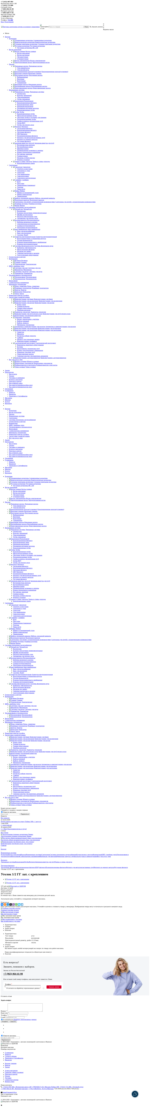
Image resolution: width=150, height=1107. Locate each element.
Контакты (8, 403)
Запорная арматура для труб (45, 862)
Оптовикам (9, 389)
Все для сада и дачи (16, 359)
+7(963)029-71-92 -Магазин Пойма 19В (45, 1087)
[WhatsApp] (16, 904)
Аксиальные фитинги (8, 867)
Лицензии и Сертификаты (18, 396)
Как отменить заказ (15, 383)
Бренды (7, 1065)
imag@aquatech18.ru (10, 1092)
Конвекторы (13, 259)
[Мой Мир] (8, 904)
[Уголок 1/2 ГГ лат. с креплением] (17, 879)
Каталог (8, 37)
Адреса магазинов (11, 1070)
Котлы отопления (15, 49)
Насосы (11, 64)
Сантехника (13, 165)
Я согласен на (20, 1019)
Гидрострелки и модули (17, 257)
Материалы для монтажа (17, 284)
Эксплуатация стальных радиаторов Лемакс (16, 836)
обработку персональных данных (25, 1019)
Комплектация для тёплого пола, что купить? (16, 843)
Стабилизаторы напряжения (19, 282)
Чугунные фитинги (121, 867)
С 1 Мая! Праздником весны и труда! (14, 829)
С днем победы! (6, 825)
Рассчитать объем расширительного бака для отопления (20, 840)
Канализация (19, 862)
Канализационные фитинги (25, 867)
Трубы (26, 862)
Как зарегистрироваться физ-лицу (21, 385)
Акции (7, 370)
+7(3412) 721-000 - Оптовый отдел (71, 1087)
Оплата (11, 376)
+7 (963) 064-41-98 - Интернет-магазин (14, 1089)
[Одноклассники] (5, 904)
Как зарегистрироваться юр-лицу (20, 387)
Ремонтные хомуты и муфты (19, 295)
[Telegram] (22, 904)
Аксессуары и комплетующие (19, 297)
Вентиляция (13, 281)
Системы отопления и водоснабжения (22, 207)
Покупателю (9, 372)
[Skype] (19, 904)
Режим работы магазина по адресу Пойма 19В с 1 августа (21, 821)
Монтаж (8, 400)
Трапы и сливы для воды (63, 862)
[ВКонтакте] (2, 904)
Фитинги (32, 862)
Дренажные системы (8, 862)
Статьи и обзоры (11, 1056)
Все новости (5, 818)
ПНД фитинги (40, 867)
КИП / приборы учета (16, 266)
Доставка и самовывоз (17, 378)
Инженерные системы (16, 90)
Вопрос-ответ (9, 1081)
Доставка (8, 1078)
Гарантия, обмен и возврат (14, 1072)
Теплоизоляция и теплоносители (20, 275)
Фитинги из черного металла (104, 867)
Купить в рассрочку (16, 379)
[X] (10, 904)
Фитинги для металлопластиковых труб (80, 867)
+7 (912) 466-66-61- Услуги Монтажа (41, 1089)
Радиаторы (13, 38)
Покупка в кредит (15, 381)
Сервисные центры (11, 1080)
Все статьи (4, 832)
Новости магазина (9, 812)
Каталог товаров (10, 1063)
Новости (12, 392)
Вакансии (12, 394)
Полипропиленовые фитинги (56, 867)
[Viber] (13, 904)
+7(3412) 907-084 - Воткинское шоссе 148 (17, 1087)
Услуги (7, 401)
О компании (9, 390)
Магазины (8, 398)
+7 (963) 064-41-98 (13, 973)
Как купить (13, 374)
